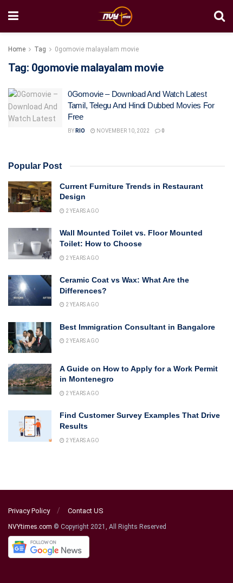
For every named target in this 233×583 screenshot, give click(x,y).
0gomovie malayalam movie (97, 49)
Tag (40, 49)
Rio (80, 131)
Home (16, 49)
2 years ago (81, 211)
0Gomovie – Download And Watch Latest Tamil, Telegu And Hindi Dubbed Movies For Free (141, 105)
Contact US (85, 511)
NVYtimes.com (30, 526)
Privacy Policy (29, 511)
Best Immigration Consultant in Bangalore (138, 327)
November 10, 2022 (122, 131)
